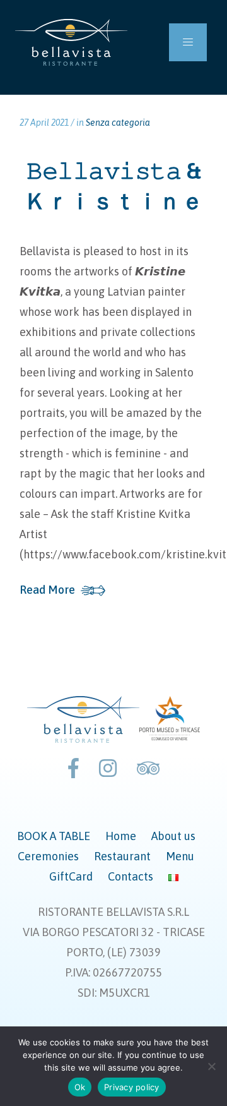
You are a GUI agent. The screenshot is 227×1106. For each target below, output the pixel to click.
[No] (211, 1066)
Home (120, 836)
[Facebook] (73, 768)
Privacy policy (132, 1087)
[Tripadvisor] (148, 768)
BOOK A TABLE (53, 836)
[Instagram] (108, 768)
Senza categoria (118, 122)
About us (173, 836)
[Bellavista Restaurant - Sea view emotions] (71, 42)
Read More (47, 590)
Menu (180, 856)
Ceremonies (48, 856)
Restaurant (122, 856)
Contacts (130, 876)
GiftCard (71, 876)
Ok (80, 1087)
